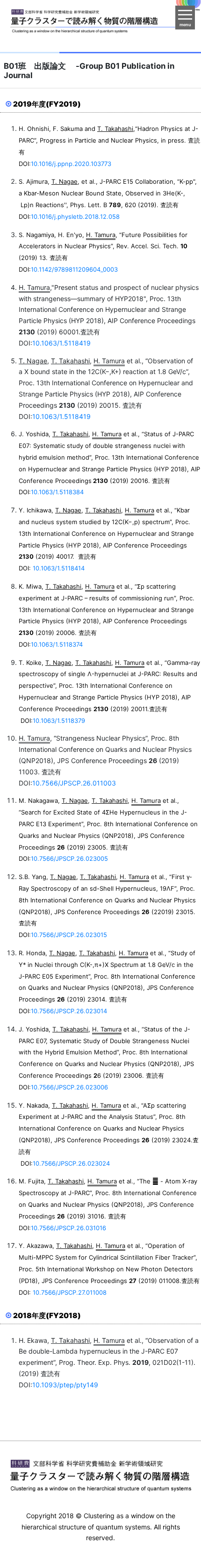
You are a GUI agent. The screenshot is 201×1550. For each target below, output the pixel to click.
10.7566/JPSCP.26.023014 (70, 1011)
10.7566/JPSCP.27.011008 (70, 1292)
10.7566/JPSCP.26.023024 (72, 1163)
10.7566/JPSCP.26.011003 (75, 783)
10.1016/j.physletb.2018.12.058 (75, 216)
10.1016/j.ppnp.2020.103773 (71, 163)
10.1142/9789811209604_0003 (74, 269)
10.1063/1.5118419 (62, 343)
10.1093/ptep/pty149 (66, 1385)
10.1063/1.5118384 (58, 492)
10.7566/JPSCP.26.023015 (70, 934)
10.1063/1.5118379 (60, 720)
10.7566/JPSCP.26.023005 (69, 858)
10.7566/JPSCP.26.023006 (70, 1087)
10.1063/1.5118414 (59, 568)
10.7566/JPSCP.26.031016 (69, 1228)
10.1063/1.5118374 (58, 644)
